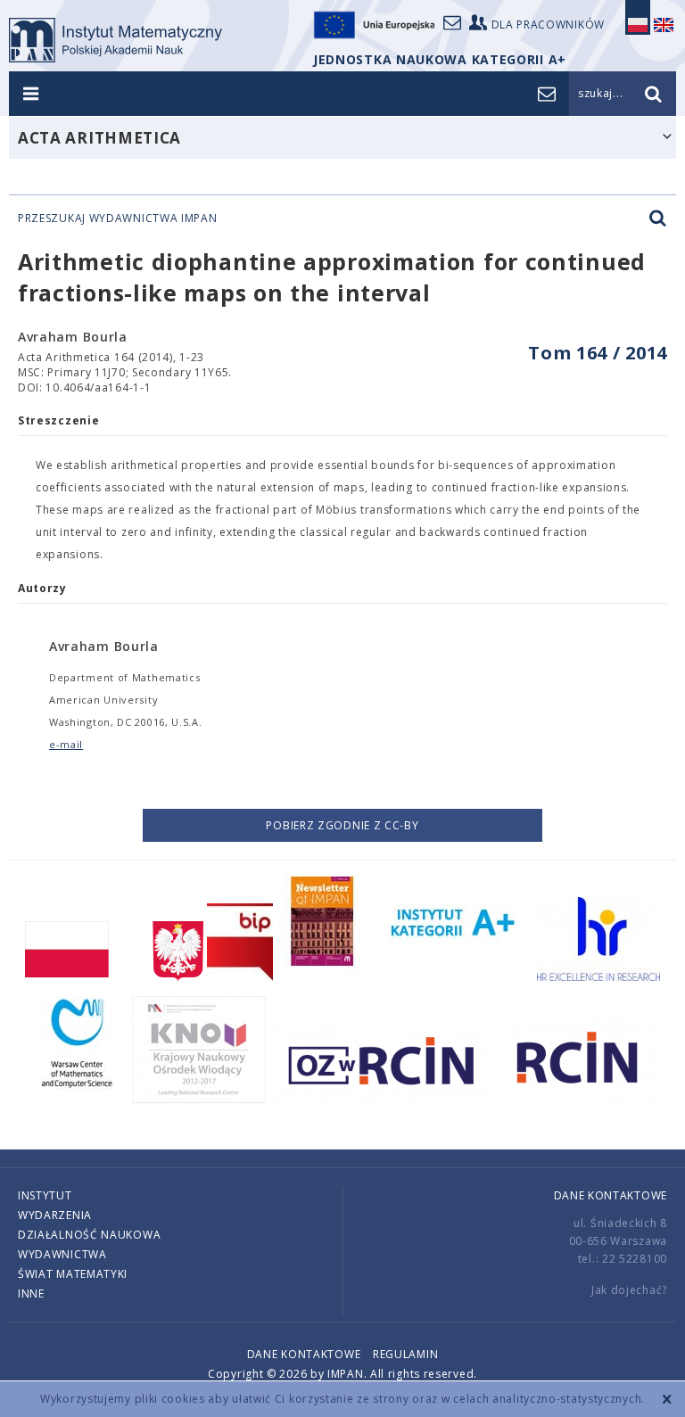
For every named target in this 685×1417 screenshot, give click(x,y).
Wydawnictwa (62, 1254)
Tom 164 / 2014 (597, 353)
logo (115, 40)
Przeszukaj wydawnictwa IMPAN (118, 218)
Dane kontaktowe (611, 1195)
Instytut (45, 1195)
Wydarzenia (55, 1215)
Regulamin (405, 1354)
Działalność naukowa (89, 1234)
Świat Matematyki (73, 1273)
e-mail (66, 744)
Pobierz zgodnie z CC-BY (342, 825)
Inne (31, 1293)
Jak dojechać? (629, 1290)
